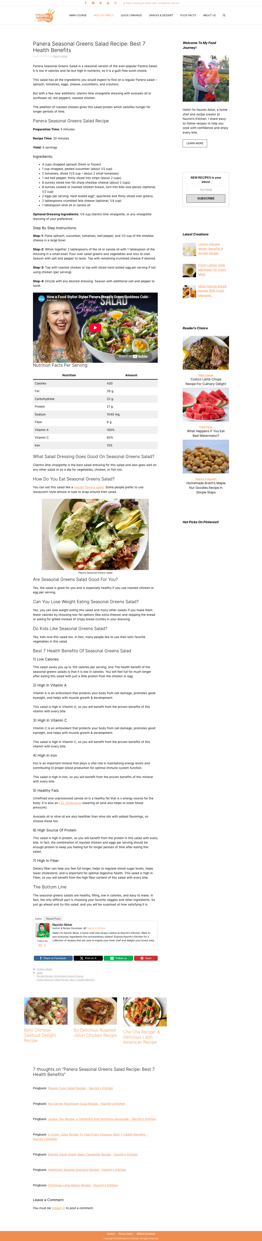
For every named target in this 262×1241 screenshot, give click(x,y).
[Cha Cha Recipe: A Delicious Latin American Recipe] (145, 1024)
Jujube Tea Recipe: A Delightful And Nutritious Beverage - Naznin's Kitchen (102, 1119)
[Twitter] (100, 3)
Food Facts (188, 15)
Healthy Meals (104, 15)
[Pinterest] (93, 3)
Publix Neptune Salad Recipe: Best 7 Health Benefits (66, 979)
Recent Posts (53, 918)
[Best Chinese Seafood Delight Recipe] (46, 1022)
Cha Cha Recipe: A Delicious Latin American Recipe (141, 1037)
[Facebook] (86, 3)
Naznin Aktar (62, 925)
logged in (58, 1208)
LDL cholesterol (70, 803)
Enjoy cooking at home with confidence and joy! (152, 3)
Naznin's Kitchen (96, 928)
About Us (209, 15)
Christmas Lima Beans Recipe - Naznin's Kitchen (83, 1185)
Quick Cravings (131, 15)
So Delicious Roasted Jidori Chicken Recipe (95, 1032)
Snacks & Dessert (161, 15)
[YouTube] (108, 3)
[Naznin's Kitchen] (45, 15)
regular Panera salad (89, 487)
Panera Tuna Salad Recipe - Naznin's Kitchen (80, 1088)
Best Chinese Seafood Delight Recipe (40, 1035)
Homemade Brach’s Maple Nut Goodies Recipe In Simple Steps (205, 487)
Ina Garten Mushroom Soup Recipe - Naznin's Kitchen (86, 1103)
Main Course (78, 15)
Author (38, 918)
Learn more (194, 143)
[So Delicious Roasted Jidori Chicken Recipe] (95, 1022)
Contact (111, 1233)
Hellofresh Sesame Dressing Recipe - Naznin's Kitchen (87, 1170)
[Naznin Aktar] (42, 936)
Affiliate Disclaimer (146, 1233)
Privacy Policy (126, 1233)
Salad (40, 972)
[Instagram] (115, 3)
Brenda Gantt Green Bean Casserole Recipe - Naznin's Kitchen (93, 1154)
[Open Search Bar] (224, 15)
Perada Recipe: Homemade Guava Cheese (60, 976)
